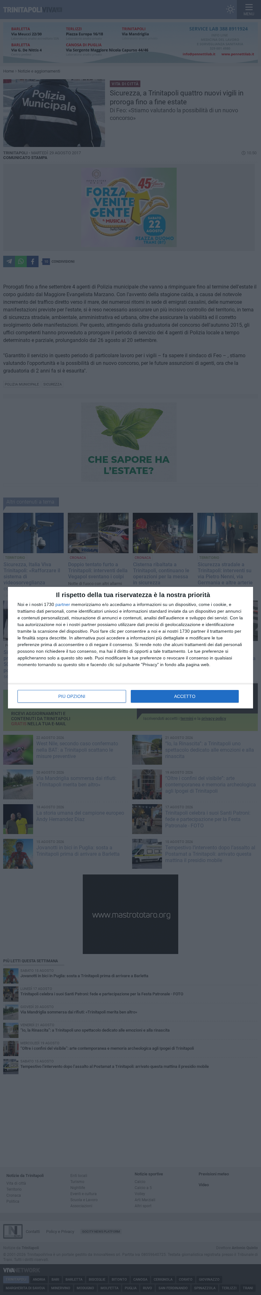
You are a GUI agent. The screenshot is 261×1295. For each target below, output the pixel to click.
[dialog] (130, 647)
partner (62, 604)
